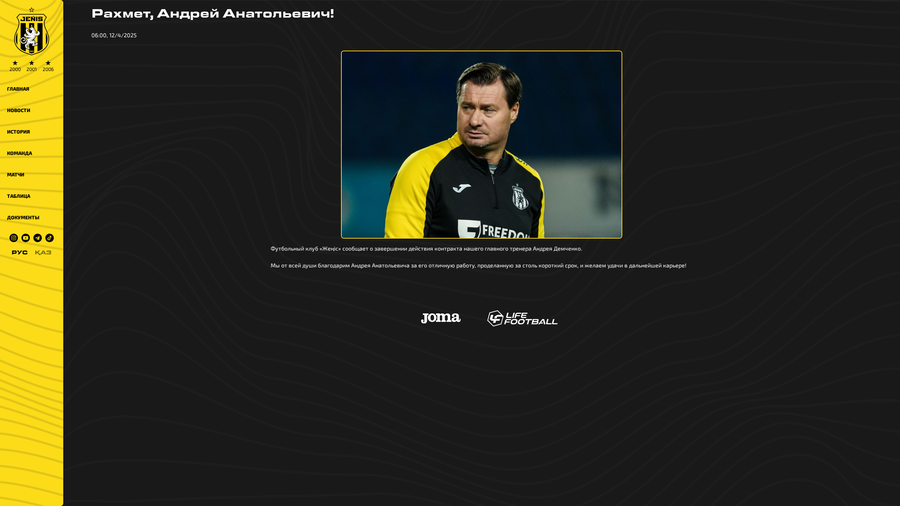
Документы (23, 217)
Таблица (18, 196)
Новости (18, 110)
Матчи (15, 174)
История (18, 132)
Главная (18, 89)
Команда (19, 153)
